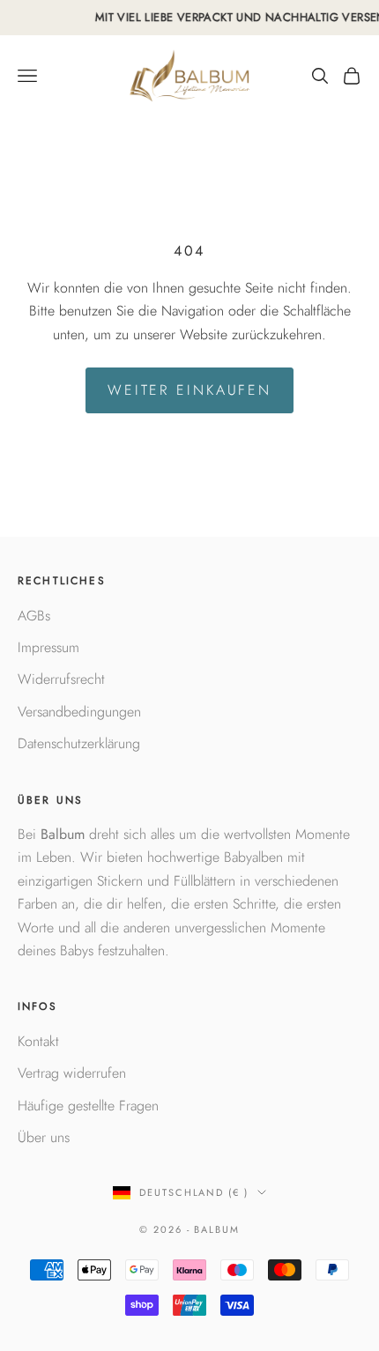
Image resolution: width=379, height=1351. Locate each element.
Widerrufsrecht (61, 679)
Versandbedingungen (79, 711)
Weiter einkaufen (189, 390)
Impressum (48, 647)
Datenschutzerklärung (79, 743)
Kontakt (38, 1041)
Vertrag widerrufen (72, 1073)
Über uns (44, 1137)
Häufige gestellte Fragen (88, 1105)
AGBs (34, 615)
